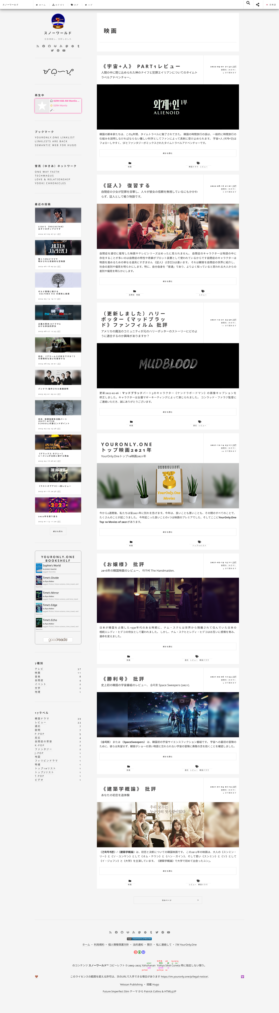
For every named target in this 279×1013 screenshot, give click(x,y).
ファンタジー (43, 749)
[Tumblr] (78, 46)
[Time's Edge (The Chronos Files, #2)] (39, 607)
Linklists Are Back (51, 141)
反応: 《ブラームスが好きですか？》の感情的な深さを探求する (57, 357)
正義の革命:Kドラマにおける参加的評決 (49, 325)
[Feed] (37, 46)
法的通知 (138, 944)
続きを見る (58, 531)
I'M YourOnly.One (186, 944)
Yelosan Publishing (131, 984)
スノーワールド (11, 5)
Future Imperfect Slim (116, 991)
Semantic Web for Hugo (56, 145)
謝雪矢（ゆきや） (229, 70)
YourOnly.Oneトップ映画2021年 (127, 447)
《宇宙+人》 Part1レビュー (141, 66)
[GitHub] (49, 46)
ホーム (42, 5)
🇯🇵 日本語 (271, 5)
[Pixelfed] (72, 46)
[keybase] (61, 46)
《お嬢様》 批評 (123, 564)
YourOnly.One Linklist (55, 137)
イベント (40, 684)
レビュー (204, 167)
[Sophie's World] (39, 568)
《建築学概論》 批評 (129, 789)
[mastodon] (66, 46)
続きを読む (168, 153)
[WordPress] (58, 50)
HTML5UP (170, 991)
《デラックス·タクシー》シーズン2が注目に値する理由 (53, 455)
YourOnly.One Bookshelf (58, 559)
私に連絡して (164, 944)
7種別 (39, 663)
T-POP (39, 776)
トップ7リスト (44, 772)
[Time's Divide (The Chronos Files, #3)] (39, 580)
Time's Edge (50, 605)
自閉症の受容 (43, 741)
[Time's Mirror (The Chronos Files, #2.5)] (39, 596)
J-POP (39, 753)
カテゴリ (60, 5)
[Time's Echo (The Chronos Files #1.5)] (39, 622)
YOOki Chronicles (50, 183)
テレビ (39, 668)
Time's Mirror (51, 593)
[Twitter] (52, 50)
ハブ (90, 5)
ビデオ (39, 779)
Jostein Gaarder (51, 569)
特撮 (38, 764)
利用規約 (99, 944)
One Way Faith (47, 171)
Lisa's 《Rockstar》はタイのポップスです (51, 228)
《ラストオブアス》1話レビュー (54, 486)
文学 (38, 688)
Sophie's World (52, 565)
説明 (38, 730)
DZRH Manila (60, 105)
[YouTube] (64, 50)
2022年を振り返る (48, 516)
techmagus (44, 175)
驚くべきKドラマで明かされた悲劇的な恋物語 (51, 260)
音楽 (38, 676)
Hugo (155, 984)
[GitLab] (55, 46)
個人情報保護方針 (118, 944)
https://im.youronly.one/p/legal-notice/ (184, 976)
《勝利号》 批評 (123, 679)
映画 (130, 167)
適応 (195, 425)
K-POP (40, 745)
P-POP (40, 734)
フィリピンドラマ (46, 760)
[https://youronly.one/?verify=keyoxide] (139, 938)
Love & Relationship (53, 179)
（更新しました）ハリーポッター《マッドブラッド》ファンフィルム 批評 (134, 319)
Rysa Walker (49, 581)
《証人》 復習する (126, 185)
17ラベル (42, 713)
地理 (38, 692)
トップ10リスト (199, 545)
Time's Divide (51, 578)
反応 (38, 737)
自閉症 (132, 295)
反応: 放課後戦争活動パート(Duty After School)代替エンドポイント (54, 421)
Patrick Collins (152, 991)
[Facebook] (43, 46)
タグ (76, 5)
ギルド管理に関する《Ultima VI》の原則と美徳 (54, 292)
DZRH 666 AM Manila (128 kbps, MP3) (66, 100)
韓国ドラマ (194, 167)
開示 (149, 944)
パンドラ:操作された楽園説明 (53, 389)
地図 (38, 756)
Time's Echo (50, 620)
